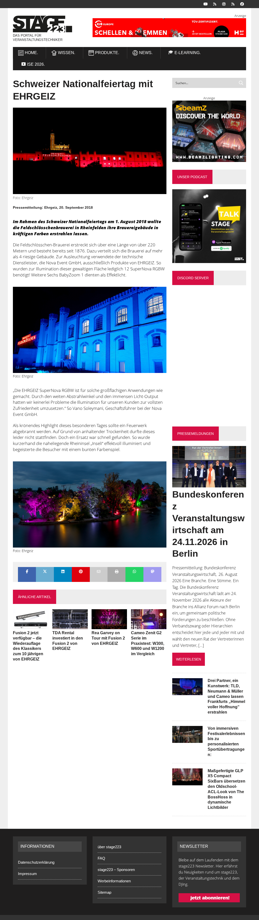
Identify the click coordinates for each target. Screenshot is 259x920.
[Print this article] (116, 572)
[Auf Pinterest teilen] (81, 572)
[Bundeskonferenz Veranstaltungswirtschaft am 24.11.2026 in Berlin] (209, 484)
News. (146, 53)
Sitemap (104, 892)
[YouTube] (206, 4)
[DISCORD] (215, 4)
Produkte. (107, 53)
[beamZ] (209, 131)
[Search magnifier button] (241, 82)
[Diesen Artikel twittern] (45, 572)
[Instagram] (224, 4)
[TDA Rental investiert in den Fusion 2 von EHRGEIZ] (70, 625)
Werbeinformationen (114, 881)
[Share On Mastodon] (152, 572)
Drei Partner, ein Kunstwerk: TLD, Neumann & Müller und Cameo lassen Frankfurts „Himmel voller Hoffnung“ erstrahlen (226, 696)
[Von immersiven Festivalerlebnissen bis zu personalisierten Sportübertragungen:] (187, 739)
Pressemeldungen (195, 434)
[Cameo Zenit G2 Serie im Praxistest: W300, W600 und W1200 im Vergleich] (148, 625)
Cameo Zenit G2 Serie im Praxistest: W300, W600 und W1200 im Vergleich (147, 643)
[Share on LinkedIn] (63, 572)
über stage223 (109, 847)
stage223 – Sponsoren (116, 869)
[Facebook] (242, 4)
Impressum (27, 873)
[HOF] (169, 27)
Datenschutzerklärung (36, 862)
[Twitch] (233, 4)
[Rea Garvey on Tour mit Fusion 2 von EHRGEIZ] (109, 625)
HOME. (31, 53)
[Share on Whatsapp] (134, 572)
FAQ (101, 858)
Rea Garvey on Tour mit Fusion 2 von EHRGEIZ (108, 638)
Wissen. (66, 53)
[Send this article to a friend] (99, 572)
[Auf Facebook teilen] (27, 572)
